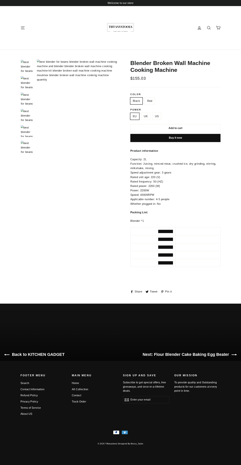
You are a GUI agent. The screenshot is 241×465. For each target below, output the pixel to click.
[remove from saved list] (165, 231)
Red (149, 100)
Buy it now (175, 137)
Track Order (79, 401)
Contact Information (32, 389)
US (157, 116)
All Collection (80, 389)
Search (24, 383)
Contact (76, 395)
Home (75, 383)
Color (135, 94)
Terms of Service (30, 407)
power (135, 110)
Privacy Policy (29, 401)
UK (146, 116)
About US (26, 413)
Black (136, 100)
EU (135, 116)
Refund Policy (29, 395)
